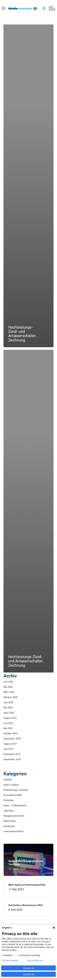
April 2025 (8, 713)
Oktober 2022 (10, 733)
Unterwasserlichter (13, 831)
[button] (3, 8)
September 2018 (12, 759)
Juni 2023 (8, 723)
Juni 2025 (8, 702)
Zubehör (7, 780)
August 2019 (10, 744)
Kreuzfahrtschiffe (12, 795)
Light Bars (8, 811)
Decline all (28, 974)
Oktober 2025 (10, 697)
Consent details (10, 960)
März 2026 (8, 692)
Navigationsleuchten (13, 816)
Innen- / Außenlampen (15, 805)
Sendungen (9, 826)
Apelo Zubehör (11, 785)
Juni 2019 (8, 749)
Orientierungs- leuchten (15, 790)
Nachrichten (9, 821)
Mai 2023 (8, 728)
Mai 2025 (8, 708)
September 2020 (12, 739)
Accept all (28, 968)
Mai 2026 (8, 687)
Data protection (35, 960)
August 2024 (10, 718)
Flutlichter (8, 800)
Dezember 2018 (11, 754)
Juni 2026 (8, 682)
